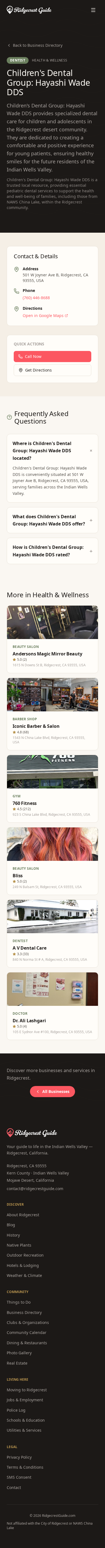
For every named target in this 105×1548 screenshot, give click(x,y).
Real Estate (17, 1363)
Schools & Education (26, 1420)
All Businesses (55, 1091)
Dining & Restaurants (27, 1342)
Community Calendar (26, 1332)
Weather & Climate (24, 1275)
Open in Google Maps (43, 315)
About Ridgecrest (23, 1214)
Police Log (16, 1410)
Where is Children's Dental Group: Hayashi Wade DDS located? (52, 450)
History (13, 1235)
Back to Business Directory (37, 45)
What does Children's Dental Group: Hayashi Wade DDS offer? (52, 520)
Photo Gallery (19, 1352)
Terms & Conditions (25, 1467)
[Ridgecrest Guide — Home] (29, 10)
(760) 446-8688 (36, 297)
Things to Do (19, 1302)
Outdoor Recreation (25, 1255)
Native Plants (19, 1245)
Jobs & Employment (25, 1399)
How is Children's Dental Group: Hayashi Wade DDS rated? (52, 550)
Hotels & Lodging (23, 1265)
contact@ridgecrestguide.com (35, 1188)
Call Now (33, 356)
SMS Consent (19, 1477)
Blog (11, 1224)
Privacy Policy (19, 1457)
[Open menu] (93, 10)
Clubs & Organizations (28, 1322)
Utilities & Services (24, 1430)
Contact (14, 1487)
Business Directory (24, 1312)
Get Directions (38, 370)
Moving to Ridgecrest (27, 1389)
